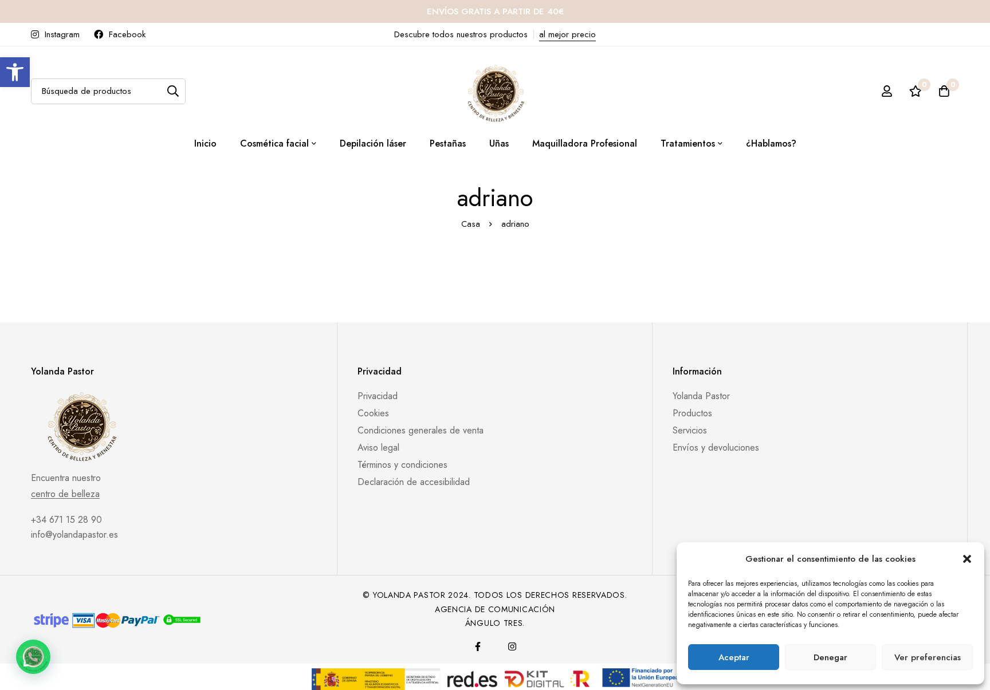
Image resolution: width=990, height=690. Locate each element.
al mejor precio (567, 34)
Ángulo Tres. (495, 623)
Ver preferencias (927, 657)
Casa (470, 224)
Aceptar (733, 657)
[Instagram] (512, 646)
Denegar (830, 657)
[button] (15, 72)
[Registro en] (887, 91)
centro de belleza (65, 494)
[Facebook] (477, 646)
